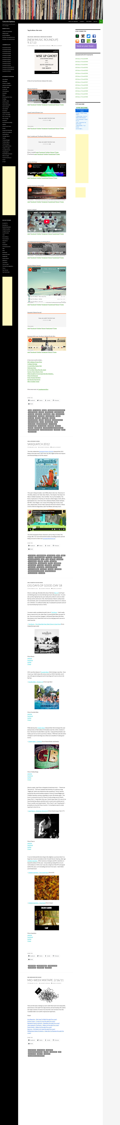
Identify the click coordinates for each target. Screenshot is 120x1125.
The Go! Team (5, 264)
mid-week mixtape (32, 977)
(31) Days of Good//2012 (81, 67)
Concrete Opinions (8, 21)
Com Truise (49, 557)
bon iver (31, 557)
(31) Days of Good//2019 (81, 88)
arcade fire (49, 1049)
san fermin (50, 425)
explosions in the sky (34, 559)
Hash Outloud (5, 103)
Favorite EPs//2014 (6, 49)
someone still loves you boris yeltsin (53, 427)
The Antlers (5, 262)
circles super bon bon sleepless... (56, 410)
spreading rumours (34, 429)
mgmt (41, 421)
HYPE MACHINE (82, 107)
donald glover (53, 965)
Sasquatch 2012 (38, 444)
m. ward (40, 561)
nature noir (32, 423)
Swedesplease (5, 134)
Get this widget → (79, 128)
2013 (28, 36)
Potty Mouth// (33, 377)
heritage (38, 418)
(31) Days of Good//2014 (81, 73)
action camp (41, 1049)
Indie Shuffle (5, 108)
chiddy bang (32, 965)
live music (33, 441)
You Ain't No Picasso (6, 157)
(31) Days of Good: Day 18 (44, 585)
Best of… (96, 21)
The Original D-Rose (6, 146)
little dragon (32, 561)
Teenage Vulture (6, 136)
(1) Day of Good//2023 (7, 31)
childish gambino (39, 557)
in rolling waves (33, 420)
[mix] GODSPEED (6, 35)
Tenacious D (32, 567)
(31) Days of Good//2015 (81, 76)
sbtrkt (50, 563)
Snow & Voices (5, 258)
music (32, 36)
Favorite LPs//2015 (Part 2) (8, 69)
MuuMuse (4, 120)
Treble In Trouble (6, 148)
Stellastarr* (4, 260)
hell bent (31, 418)
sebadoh (58, 425)
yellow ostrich (33, 573)
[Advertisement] (81, 158)
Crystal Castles (5, 233)
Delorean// (31, 368)
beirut (63, 555)
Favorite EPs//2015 (6, 51)
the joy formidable (34, 569)
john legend (53, 1051)
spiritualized (32, 565)
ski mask (31, 427)
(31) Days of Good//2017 (81, 82)
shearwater (57, 563)
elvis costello (60, 414)
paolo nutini (32, 1053)
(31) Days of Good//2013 (81, 70)
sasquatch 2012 (42, 563)
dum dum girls (57, 557)
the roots (57, 429)
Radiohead (4, 252)
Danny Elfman (5, 236)
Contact (82, 21)
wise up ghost (32, 431)
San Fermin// (33, 379)
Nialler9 (4, 124)
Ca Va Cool (4, 89)
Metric (46, 561)
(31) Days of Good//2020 (81, 91)
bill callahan (36, 410)
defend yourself (59, 412)
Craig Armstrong (6, 231)
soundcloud (51, 104)
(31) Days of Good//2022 (81, 96)
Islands (4, 242)
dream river (47, 414)
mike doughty (49, 421)
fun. (47, 559)
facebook (33, 104)
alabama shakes (41, 555)
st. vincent (40, 565)
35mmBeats (5, 79)
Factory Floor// (35, 372)
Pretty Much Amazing (7, 130)
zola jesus (41, 573)
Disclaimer (89, 21)
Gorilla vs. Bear (5, 101)
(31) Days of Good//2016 (81, 79)
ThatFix (4, 138)
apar (30, 410)
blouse (44, 410)
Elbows (4, 95)
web (28, 104)
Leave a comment (57, 45)
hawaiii (58, 416)
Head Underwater (6, 104)
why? (63, 429)
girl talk (52, 559)
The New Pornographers (7, 266)
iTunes (62, 104)
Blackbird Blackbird (6, 227)
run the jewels (32, 425)
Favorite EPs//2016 (6, 53)
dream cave (39, 414)
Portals (4, 128)
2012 (28, 441)
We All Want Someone (7, 153)
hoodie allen (32, 967)
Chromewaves (5, 91)
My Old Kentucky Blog (7, 122)
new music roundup (46, 36)
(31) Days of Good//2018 (81, 85)
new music (37, 36)
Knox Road (4, 110)
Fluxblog (4, 99)
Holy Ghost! (5, 240)
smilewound (38, 427)
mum (56, 421)
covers (46, 1051)
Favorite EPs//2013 (6, 47)
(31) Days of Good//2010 (81, 61)
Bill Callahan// (34, 362)
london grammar (33, 421)
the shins (50, 569)
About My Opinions (73, 21)
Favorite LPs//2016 (6, 71)
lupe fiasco (41, 967)
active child (32, 555)
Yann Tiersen (5, 270)
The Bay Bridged (6, 140)
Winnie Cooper (5, 155)
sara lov (40, 1053)
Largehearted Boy (43, 389)
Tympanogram (5, 151)
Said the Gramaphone (7, 132)
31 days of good (34, 582)
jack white (60, 559)
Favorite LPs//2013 (6, 63)
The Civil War (40, 567)
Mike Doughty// (40, 373)
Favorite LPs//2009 (6, 55)
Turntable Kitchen (6, 149)
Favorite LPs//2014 (6, 65)
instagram (45, 104)
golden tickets (50, 416)
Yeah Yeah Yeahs (6, 272)
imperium (52, 418)
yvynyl (3, 159)
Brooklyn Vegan (5, 87)
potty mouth (52, 423)
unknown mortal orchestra (36, 571)
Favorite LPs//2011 (6, 59)
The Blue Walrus (6, 142)
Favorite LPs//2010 (6, 57)
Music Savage (5, 118)
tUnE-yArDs (58, 569)
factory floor (32, 416)
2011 (28, 582)
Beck (58, 555)
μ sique (4, 161)
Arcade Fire (5, 223)
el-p (53, 414)
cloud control (33, 412)
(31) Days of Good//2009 (81, 58)
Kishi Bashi (4, 244)
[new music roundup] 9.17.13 (42, 41)
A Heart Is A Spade (6, 83)
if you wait (45, 418)
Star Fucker (48, 565)
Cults (3, 234)
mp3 (60, 1051)
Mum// (32, 375)
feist (43, 559)
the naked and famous (46, 429)
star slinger (57, 565)
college (41, 412)
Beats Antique (51, 555)
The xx (3, 268)
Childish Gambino (6, 229)
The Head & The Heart (51, 567)
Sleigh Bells (4, 256)
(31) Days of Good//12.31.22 (8, 37)
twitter (39, 104)
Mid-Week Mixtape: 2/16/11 (45, 980)
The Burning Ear (5, 144)
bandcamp (49, 328)
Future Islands (5, 238)
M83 (3, 248)
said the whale (42, 425)
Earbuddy (4, 93)
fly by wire (41, 416)
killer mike (48, 420)
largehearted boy (57, 420)
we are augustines (50, 571)
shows (57, 104)
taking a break (5, 33)
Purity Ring (53, 561)
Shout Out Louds (6, 254)
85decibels (4, 81)
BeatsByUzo (5, 225)
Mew (3, 250)
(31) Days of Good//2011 (81, 64)
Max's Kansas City (6, 116)
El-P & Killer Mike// (36, 370)
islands (41, 420)
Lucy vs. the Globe (6, 114)
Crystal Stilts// (34, 366)
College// (32, 364)
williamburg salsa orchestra (36, 1055)
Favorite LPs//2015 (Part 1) (8, 67)
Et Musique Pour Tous (7, 97)
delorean (31, 414)
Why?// (33, 381)
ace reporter (32, 1049)
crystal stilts (49, 412)
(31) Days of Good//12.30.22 (8, 39)
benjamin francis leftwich (35, 1051)
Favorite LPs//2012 (6, 61)
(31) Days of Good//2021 (81, 94)
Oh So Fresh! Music (6, 126)
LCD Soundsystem (6, 246)
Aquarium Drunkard (6, 85)
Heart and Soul (5, 106)
